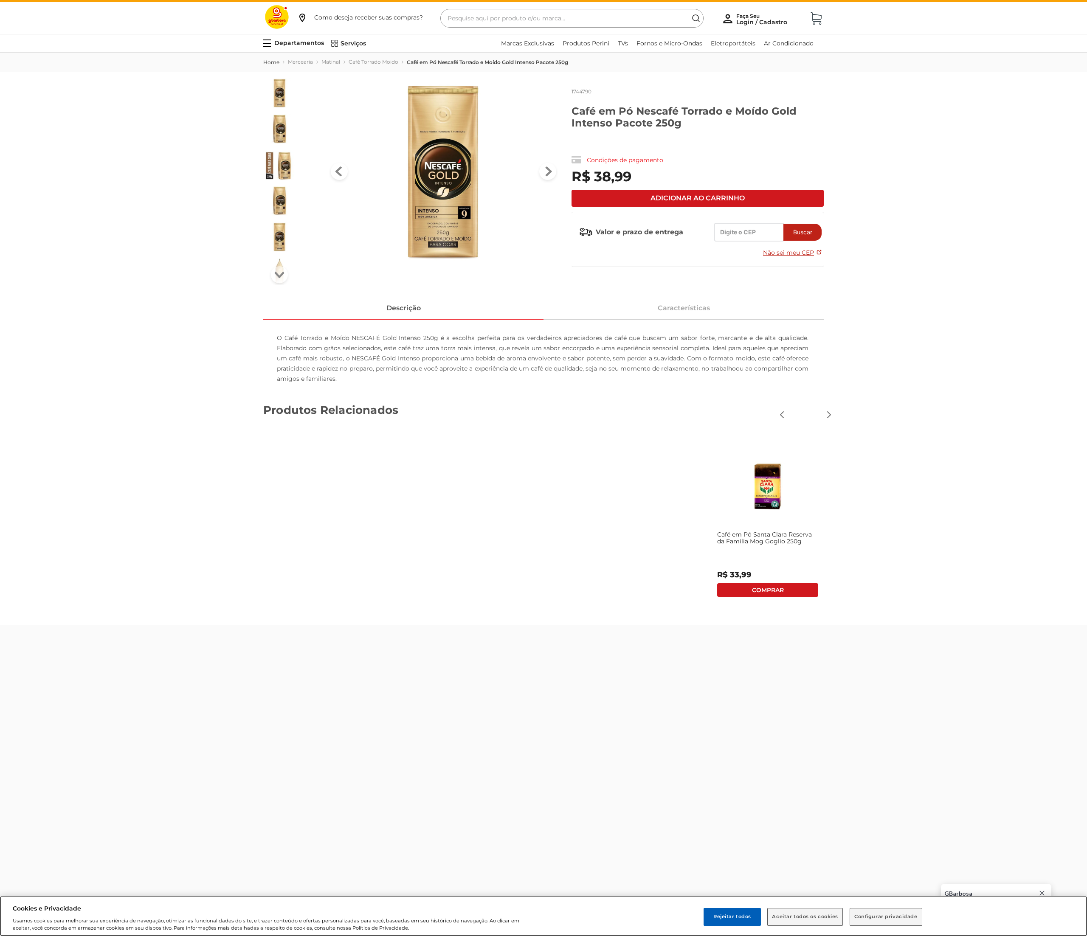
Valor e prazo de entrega (639, 232)
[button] (360, 17)
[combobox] (572, 18)
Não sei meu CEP (788, 252)
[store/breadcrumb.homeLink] (271, 62)
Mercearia (300, 62)
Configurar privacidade (886, 916)
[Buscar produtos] (696, 18)
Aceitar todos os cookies (805, 916)
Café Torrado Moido (373, 62)
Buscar (802, 232)
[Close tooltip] (1042, 893)
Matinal (330, 62)
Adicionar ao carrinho (698, 198)
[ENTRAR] (762, 19)
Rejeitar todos (732, 916)
